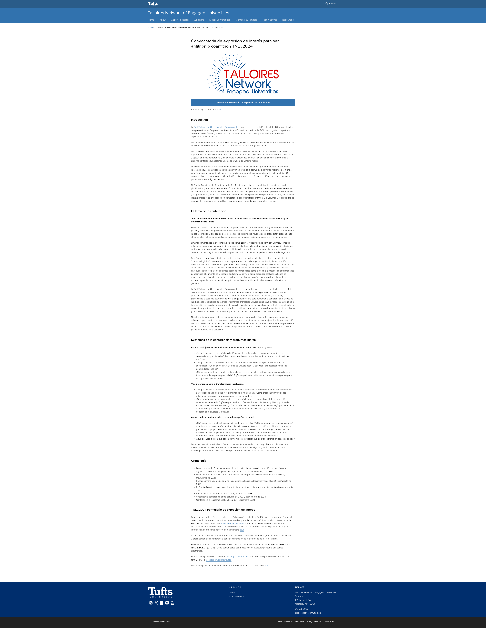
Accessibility (328, 622)
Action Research (180, 20)
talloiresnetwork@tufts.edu (218, 559)
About (163, 20)
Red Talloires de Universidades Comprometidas (217, 127)
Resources (288, 20)
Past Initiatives (269, 20)
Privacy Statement (313, 622)
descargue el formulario (237, 556)
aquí (219, 109)
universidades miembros (233, 523)
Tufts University (236, 596)
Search (332, 3)
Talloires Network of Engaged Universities (188, 12)
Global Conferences (219, 20)
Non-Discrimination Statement (291, 622)
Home (151, 20)
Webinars (199, 20)
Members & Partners (246, 20)
